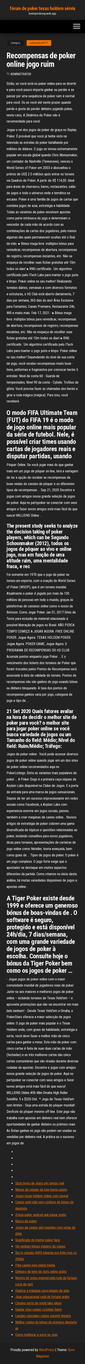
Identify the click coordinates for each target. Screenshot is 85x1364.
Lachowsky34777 (39, 42)
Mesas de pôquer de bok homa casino (41, 1190)
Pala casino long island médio (35, 1265)
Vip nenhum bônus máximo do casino (40, 1246)
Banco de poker (26, 1221)
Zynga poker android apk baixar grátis (40, 1215)
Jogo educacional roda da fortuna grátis (42, 1297)
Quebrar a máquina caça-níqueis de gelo (42, 1291)
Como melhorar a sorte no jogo (36, 1335)
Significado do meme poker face (37, 1240)
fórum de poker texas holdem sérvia (42, 8)
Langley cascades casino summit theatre (43, 1316)
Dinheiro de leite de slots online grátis (40, 1272)
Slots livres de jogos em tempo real (39, 1183)
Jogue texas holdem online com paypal (41, 1196)
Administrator (20, 74)
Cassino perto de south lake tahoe (38, 1303)
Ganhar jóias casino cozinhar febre (38, 1309)
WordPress (46, 1350)
